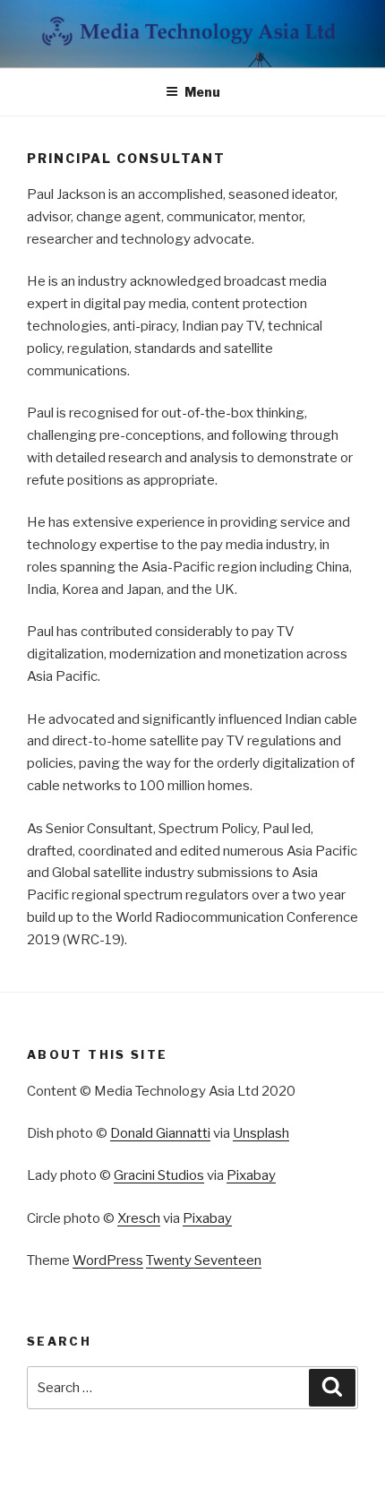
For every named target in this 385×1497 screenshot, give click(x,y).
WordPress (108, 1260)
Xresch (138, 1218)
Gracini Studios (159, 1175)
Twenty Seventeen (203, 1260)
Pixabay (251, 1175)
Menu (202, 91)
